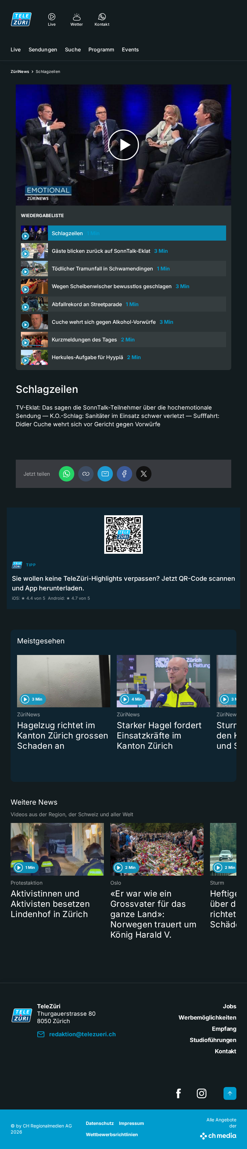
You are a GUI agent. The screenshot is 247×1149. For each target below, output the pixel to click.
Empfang (224, 1028)
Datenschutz (100, 1123)
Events (130, 49)
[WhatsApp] (66, 474)
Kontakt (225, 1051)
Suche (73, 49)
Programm (101, 49)
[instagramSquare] (201, 1093)
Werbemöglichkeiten (207, 1017)
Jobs (229, 1006)
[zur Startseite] (21, 19)
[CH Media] (218, 1135)
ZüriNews (20, 71)
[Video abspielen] (123, 145)
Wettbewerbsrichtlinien (112, 1134)
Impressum (131, 1123)
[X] (143, 474)
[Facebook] (124, 474)
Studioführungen (213, 1040)
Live (16, 49)
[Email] (105, 474)
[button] (86, 474)
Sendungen (43, 49)
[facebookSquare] (178, 1093)
